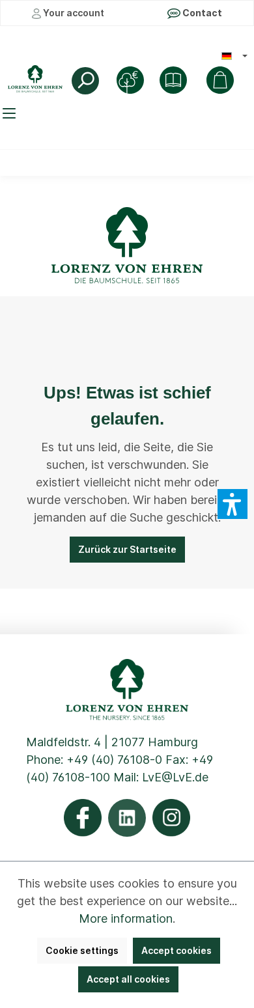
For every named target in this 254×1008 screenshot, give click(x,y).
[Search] (85, 80)
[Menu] (11, 113)
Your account (72, 12)
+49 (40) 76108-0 (114, 759)
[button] (232, 504)
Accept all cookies (128, 979)
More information (126, 918)
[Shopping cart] (220, 80)
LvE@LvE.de (175, 777)
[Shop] (173, 80)
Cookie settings (82, 950)
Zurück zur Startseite (127, 549)
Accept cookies (176, 950)
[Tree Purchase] (130, 80)
